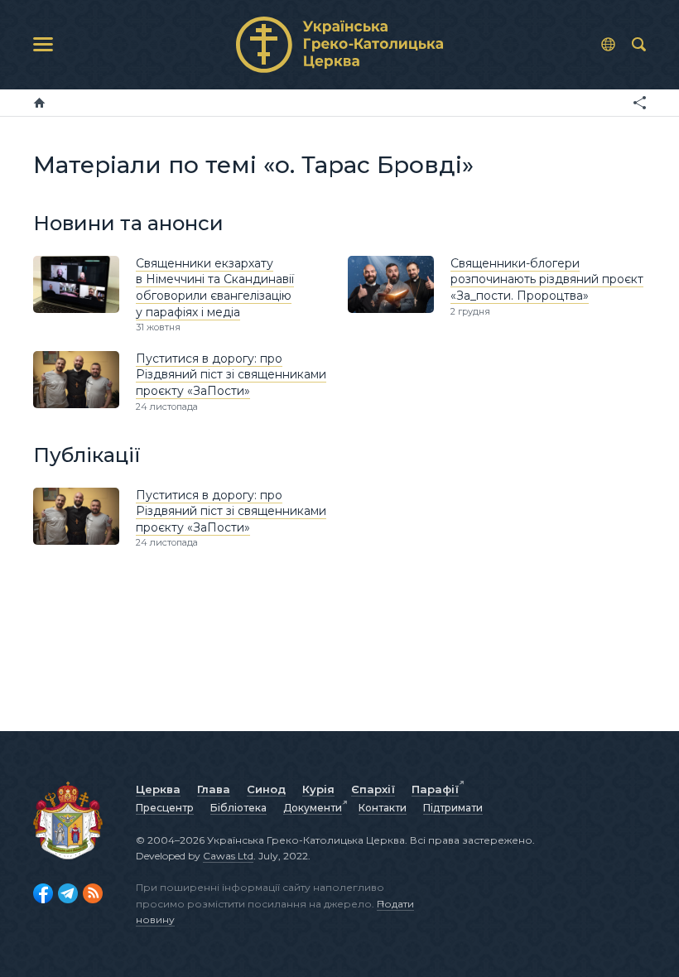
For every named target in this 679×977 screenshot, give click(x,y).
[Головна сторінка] (39, 102)
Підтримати (453, 807)
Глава (213, 789)
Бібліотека (238, 807)
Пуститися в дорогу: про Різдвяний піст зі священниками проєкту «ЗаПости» (231, 374)
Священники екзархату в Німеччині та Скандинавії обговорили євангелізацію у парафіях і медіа (215, 288)
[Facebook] (43, 893)
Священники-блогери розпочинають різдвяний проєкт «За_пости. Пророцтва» (546, 279)
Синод (266, 789)
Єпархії (373, 789)
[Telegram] (68, 893)
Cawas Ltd (228, 855)
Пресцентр (165, 807)
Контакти (383, 807)
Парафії (435, 789)
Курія (318, 789)
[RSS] (93, 893)
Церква (158, 789)
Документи (312, 807)
